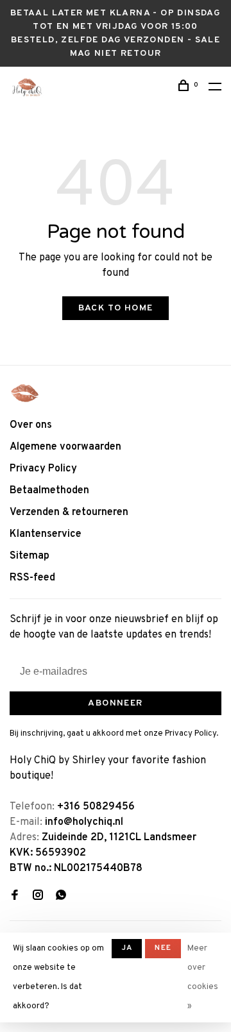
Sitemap (29, 556)
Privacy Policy (43, 468)
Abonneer (115, 703)
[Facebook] (15, 896)
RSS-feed (32, 577)
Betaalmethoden (49, 490)
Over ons (31, 425)
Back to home (115, 308)
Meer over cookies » (202, 977)
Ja (126, 948)
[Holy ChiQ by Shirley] (25, 393)
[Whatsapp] (61, 896)
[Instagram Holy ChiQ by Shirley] (38, 896)
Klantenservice (45, 534)
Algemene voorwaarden (65, 447)
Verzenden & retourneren (69, 512)
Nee (163, 948)
